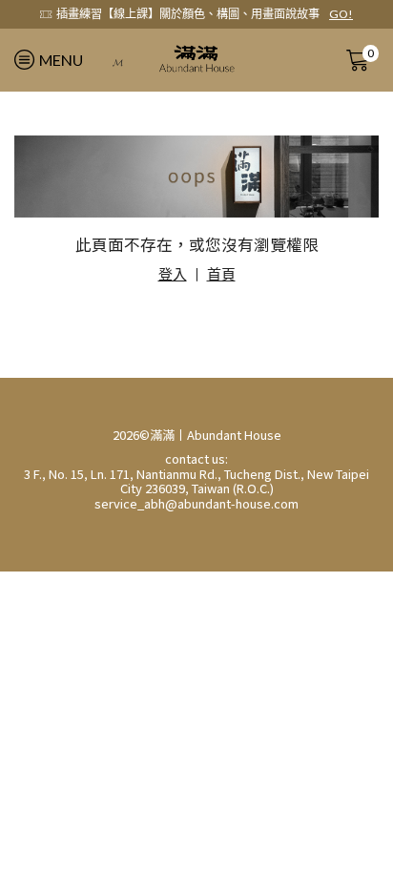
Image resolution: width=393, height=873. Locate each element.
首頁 (221, 273)
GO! (341, 14)
